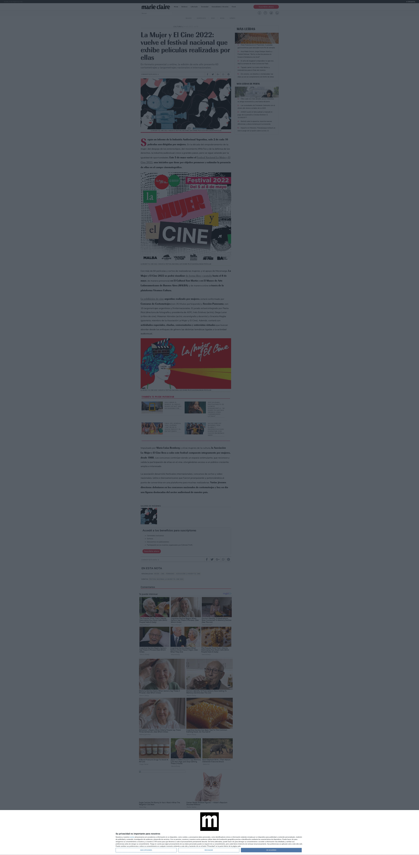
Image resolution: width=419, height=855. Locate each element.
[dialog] (209, 832)
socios (132, 837)
